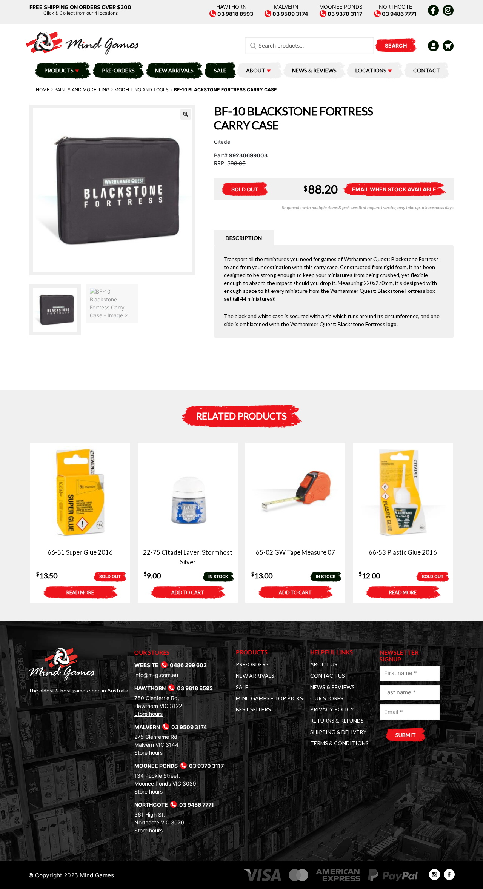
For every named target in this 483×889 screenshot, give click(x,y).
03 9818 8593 (234, 14)
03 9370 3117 (344, 14)
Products (59, 70)
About (255, 70)
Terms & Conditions (339, 743)
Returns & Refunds (337, 720)
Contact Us (327, 675)
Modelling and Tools (141, 89)
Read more (80, 592)
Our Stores (326, 698)
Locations (370, 70)
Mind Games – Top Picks (269, 698)
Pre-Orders (118, 70)
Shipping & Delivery (338, 732)
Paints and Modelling (81, 89)
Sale (220, 70)
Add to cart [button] (187, 592)
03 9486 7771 (399, 14)
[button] (185, 114)
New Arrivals (174, 70)
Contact (426, 70)
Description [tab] (244, 238)
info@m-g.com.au (156, 675)
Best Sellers (253, 709)
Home (42, 89)
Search (396, 45)
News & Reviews (314, 70)
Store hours (148, 714)
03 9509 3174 (289, 14)
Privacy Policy (332, 709)
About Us (323, 664)
